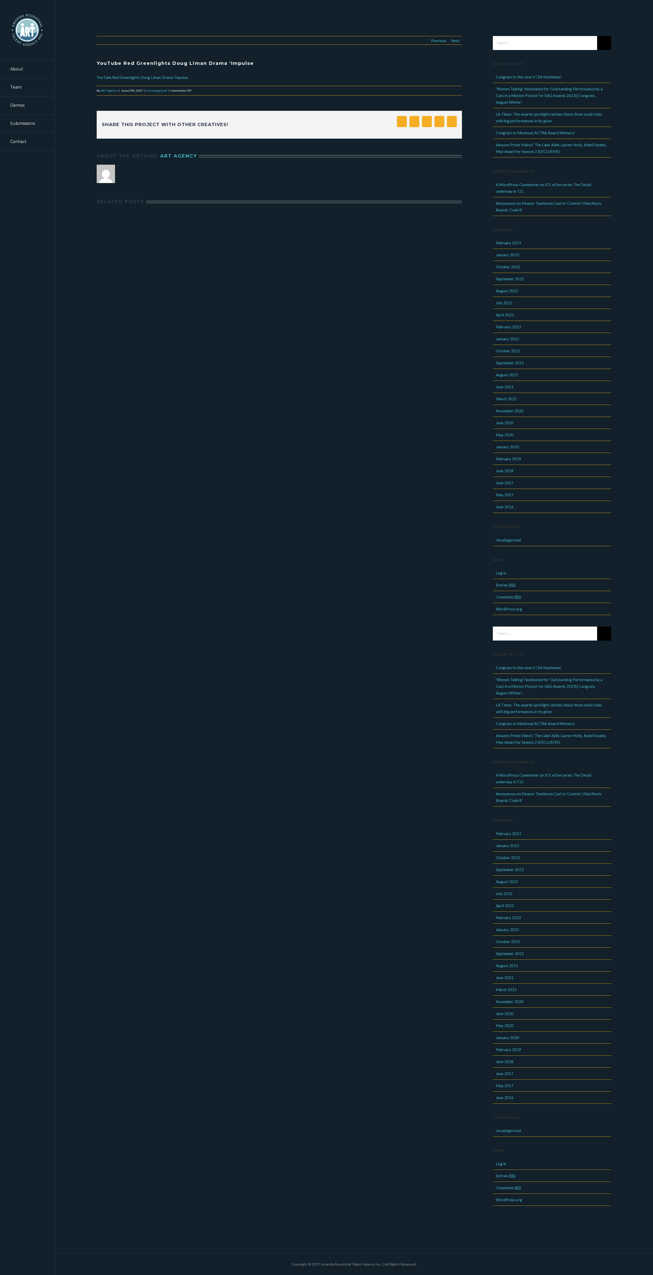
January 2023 (507, 254)
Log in (501, 573)
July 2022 (504, 302)
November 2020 (509, 410)
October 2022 (508, 266)
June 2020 (504, 422)
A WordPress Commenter (517, 184)
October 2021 (508, 350)
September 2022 (510, 278)
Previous (438, 40)
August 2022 (507, 290)
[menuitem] (27, 69)
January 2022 (507, 338)
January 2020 (507, 446)
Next (455, 40)
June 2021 (504, 386)
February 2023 (508, 242)
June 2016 (504, 506)
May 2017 (504, 494)
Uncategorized (157, 90)
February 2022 (508, 326)
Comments (508, 597)
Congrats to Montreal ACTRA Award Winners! (535, 132)
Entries (506, 585)
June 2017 (504, 482)
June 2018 (504, 470)
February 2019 (508, 458)
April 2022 (505, 314)
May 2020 (504, 434)
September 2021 (510, 362)
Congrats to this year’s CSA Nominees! (528, 77)
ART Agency (109, 90)
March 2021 (506, 398)
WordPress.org (509, 609)
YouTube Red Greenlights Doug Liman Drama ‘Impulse (142, 77)
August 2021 (507, 374)
